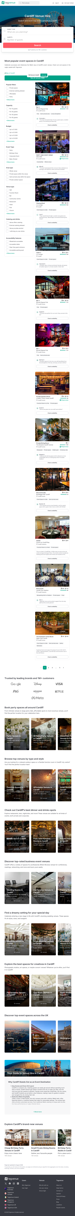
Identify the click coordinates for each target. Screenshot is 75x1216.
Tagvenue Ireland (13, 1197)
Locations (59, 1204)
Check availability (52, 125)
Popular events (60, 1207)
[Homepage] (8, 3)
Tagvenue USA (12, 1207)
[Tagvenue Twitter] (6, 1183)
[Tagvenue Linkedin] (18, 1183)
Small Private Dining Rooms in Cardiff (43, 1149)
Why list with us (43, 1185)
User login (25, 1188)
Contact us (59, 1190)
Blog (57, 1202)
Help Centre (59, 1188)
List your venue (43, 1188)
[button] (29, 3)
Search (37, 45)
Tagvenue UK (11, 1205)
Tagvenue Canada (10, 1193)
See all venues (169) (38, 78)
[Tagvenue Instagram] (14, 1183)
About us (59, 1185)
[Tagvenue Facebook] (10, 1183)
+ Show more (10, 99)
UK (2, 53)
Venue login (42, 1190)
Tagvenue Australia (10, 1188)
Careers (58, 1193)
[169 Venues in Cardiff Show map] (37, 73)
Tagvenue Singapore (10, 1201)
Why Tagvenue (26, 1185)
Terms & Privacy (60, 1196)
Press (58, 1199)
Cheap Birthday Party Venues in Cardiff (14, 1149)
